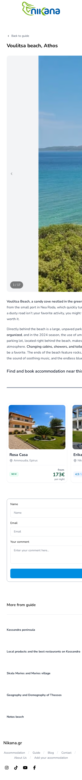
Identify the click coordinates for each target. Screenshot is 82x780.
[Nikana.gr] (41, 8)
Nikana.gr (12, 743)
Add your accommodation (51, 758)
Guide (36, 753)
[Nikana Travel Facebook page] (34, 767)
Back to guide (20, 36)
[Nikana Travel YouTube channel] (25, 767)
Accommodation (14, 753)
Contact (66, 753)
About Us (20, 758)
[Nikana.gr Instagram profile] (6, 767)
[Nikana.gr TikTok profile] (16, 767)
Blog (51, 753)
